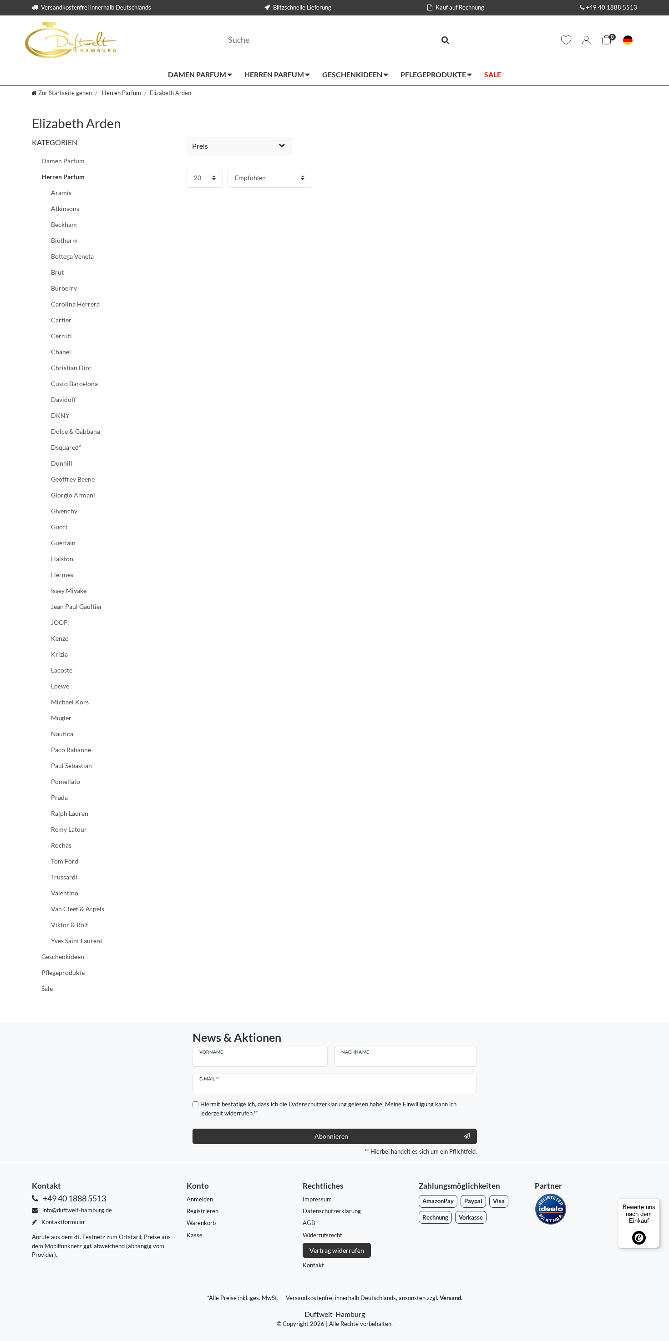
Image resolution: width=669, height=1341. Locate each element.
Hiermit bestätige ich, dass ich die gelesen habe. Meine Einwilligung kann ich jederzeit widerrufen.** (328, 1108)
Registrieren (202, 1211)
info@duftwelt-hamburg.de (76, 1210)
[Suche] (445, 39)
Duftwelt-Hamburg (334, 1314)
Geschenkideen (353, 74)
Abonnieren (331, 1136)
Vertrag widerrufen (336, 1250)
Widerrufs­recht (322, 1235)
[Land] (628, 40)
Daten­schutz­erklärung (332, 1211)
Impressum (317, 1199)
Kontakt (313, 1265)
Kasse (195, 1235)
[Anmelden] (586, 40)
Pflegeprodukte (433, 74)
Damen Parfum (198, 74)
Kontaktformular (62, 1221)
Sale (492, 74)
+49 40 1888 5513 (611, 7)
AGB (309, 1222)
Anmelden (200, 1199)
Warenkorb (201, 1222)
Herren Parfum (274, 74)
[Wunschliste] (566, 40)
